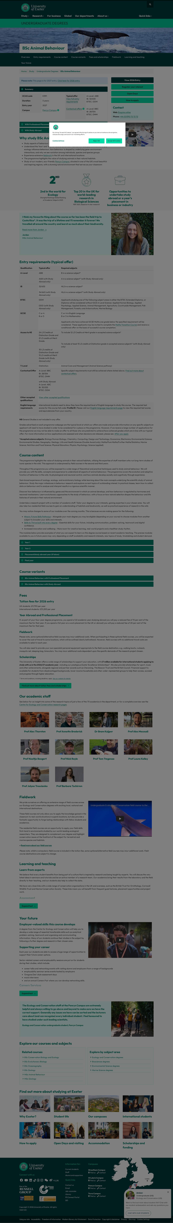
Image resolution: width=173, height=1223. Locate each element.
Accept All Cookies (114, 141)
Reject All (96, 141)
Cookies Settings (58, 141)
